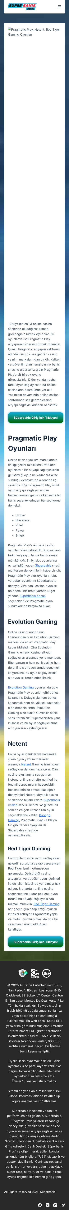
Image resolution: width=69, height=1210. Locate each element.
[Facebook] (40, 1205)
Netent (26, 764)
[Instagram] (55, 1205)
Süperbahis (43, 565)
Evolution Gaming (21, 687)
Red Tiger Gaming (47, 904)
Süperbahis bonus (32, 596)
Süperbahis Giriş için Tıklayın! (36, 418)
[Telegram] (63, 1205)
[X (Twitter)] (47, 1205)
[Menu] (59, 6)
